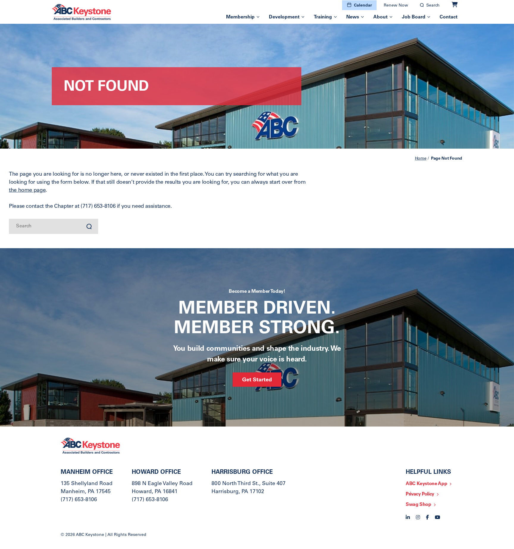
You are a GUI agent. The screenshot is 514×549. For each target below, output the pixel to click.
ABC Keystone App (426, 484)
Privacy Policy (420, 494)
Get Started (257, 380)
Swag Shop (418, 504)
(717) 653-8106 (79, 500)
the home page (27, 190)
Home (421, 159)
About (380, 17)
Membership (240, 17)
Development (284, 17)
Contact (448, 17)
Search (433, 6)
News (352, 17)
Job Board (413, 17)
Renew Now (396, 6)
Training (323, 17)
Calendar (363, 6)
